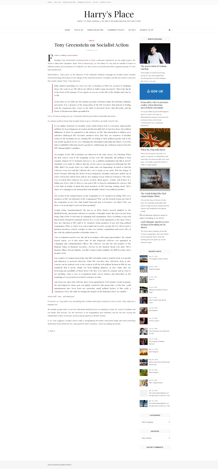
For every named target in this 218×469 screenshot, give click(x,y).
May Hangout (153, 372)
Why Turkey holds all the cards (157, 301)
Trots (91, 41)
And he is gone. (154, 321)
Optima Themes (66, 465)
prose (86, 60)
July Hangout (153, 310)
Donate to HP (105, 2)
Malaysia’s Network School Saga (158, 291)
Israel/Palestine (69, 2)
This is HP (57, 2)
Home (50, 2)
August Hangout (154, 269)
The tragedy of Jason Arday (158, 259)
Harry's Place (109, 14)
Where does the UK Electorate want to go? (159, 363)
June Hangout (153, 352)
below (75, 55)
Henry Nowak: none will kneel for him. (159, 332)
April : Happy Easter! (156, 383)
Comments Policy (84, 2)
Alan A (52, 331)
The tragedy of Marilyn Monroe (157, 342)
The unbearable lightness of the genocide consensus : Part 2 (159, 394)
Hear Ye (151, 279)
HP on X (96, 2)
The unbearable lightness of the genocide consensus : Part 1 (159, 404)
